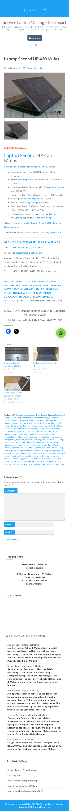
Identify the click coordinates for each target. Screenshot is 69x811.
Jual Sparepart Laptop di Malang (23, 690)
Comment (11, 490)
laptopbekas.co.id (34, 567)
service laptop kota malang (24, 450)
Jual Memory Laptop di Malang (22, 785)
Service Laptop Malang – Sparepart (34, 22)
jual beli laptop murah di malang (48, 426)
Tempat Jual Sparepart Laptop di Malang (27, 715)
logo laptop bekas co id (51, 437)
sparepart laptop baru (27, 453)
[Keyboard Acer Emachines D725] (17, 354)
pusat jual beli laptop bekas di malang (25, 442)
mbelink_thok (37, 68)
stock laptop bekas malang (28, 456)
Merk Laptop (41, 415)
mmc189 (29, 439)
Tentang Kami (14, 775)
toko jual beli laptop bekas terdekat (29, 461)
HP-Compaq (17, 415)
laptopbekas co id (11, 437)
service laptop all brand (43, 445)
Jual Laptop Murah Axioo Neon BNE (25, 791)
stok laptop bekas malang (49, 456)
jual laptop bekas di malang (49, 428)
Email (8, 532)
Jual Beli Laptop (29, 423)
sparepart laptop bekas (46, 453)
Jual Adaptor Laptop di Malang (22, 780)
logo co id (38, 437)
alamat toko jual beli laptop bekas (30, 420)
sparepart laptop (11, 453)
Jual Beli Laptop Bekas (46, 423)
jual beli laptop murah (25, 426)
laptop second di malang (34, 434)
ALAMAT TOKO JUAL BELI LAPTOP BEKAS (32, 242)
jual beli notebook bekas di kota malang (20, 428)
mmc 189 (20, 439)
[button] (61, 333)
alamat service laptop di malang (35, 417)
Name (8, 524)
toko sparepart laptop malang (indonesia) (46, 464)
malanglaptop (9, 439)
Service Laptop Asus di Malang (22, 770)
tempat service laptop (13, 459)
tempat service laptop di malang (36, 459)
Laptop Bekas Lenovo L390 (20, 739)
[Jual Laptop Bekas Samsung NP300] (17, 383)
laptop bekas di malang (25, 431)
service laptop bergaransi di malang (35, 447)
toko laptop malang (53, 461)
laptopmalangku (26, 437)
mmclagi (37, 439)
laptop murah (41, 431)
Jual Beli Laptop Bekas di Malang (23, 644)
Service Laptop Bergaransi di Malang (25, 666)
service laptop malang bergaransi (50, 450)
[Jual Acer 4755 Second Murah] (46, 354)
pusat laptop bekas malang (22, 445)
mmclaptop (47, 439)
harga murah (16, 423)
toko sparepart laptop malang (16, 464)
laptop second (29, 415)
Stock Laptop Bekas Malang (29, 635)
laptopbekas (50, 434)
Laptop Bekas (9, 431)
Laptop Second (19, 155)
